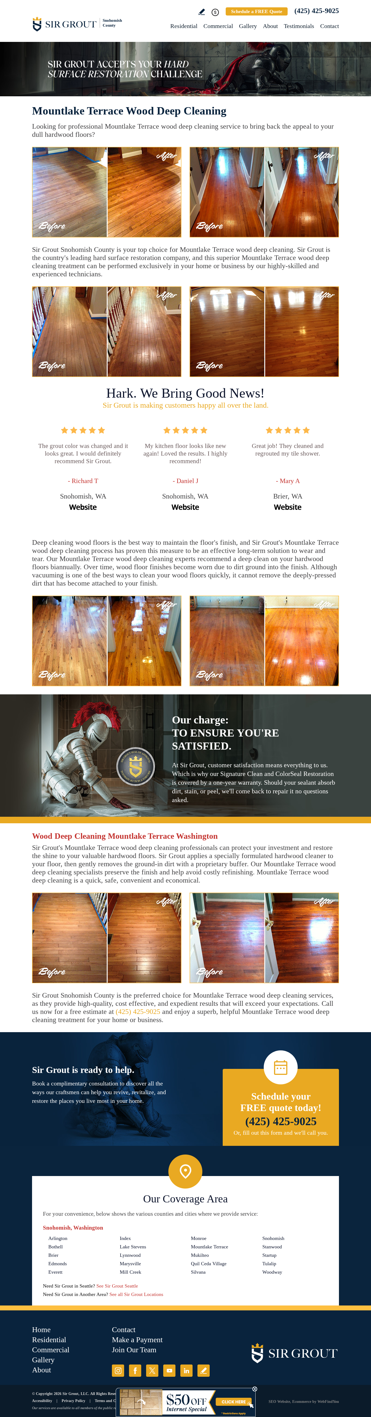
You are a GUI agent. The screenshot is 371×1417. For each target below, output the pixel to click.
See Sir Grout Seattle (117, 1286)
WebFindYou (328, 1402)
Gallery (248, 26)
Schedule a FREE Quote (256, 11)
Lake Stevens (133, 1246)
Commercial (218, 26)
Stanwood (272, 1246)
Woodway (272, 1272)
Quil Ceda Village (209, 1263)
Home (41, 1329)
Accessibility (42, 1401)
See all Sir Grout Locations (136, 1294)
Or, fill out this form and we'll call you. (281, 1132)
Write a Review (202, 12)
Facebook (135, 1371)
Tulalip (269, 1263)
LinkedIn (186, 1371)
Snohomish (273, 1238)
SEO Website (279, 1402)
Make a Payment (137, 1339)
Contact (329, 26)
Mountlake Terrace (209, 1246)
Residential (183, 26)
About (270, 26)
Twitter (152, 1371)
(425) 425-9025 (316, 11)
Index (125, 1238)
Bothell (55, 1246)
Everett (55, 1272)
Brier (53, 1255)
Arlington (57, 1238)
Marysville (130, 1263)
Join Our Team (134, 1349)
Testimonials (299, 26)
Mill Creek (130, 1272)
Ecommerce (301, 1402)
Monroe (198, 1238)
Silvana (198, 1272)
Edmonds (57, 1263)
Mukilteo (200, 1255)
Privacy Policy (73, 1401)
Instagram (118, 1371)
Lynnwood (130, 1255)
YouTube (169, 1371)
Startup (269, 1255)
